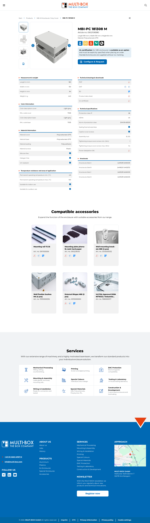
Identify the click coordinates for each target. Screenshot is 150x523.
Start (20, 18)
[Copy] (129, 18)
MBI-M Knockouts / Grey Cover (47, 18)
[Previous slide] (32, 45)
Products (29, 18)
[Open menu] (4, 5)
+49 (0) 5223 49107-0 (13, 457)
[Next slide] (69, 45)
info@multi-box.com (13, 462)
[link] (4, 475)
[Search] (145, 5)
